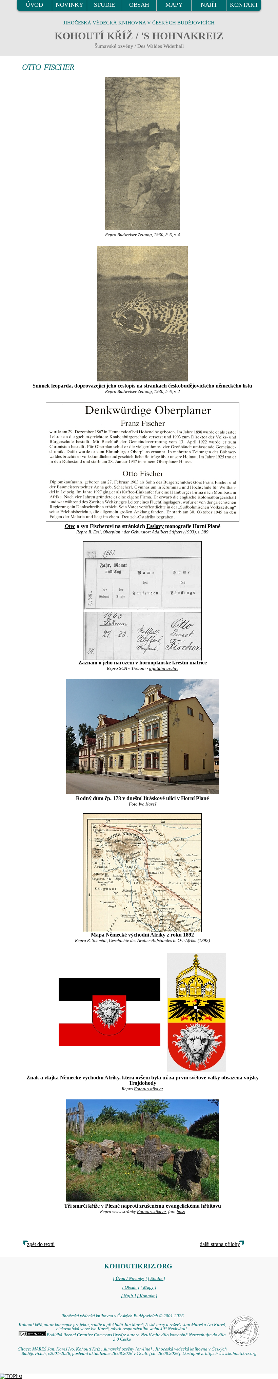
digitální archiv (163, 668)
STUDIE (104, 4)
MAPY (173, 4)
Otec (70, 526)
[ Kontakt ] (147, 1295)
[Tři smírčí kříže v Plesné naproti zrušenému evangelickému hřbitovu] (142, 1150)
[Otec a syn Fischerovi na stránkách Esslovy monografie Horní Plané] (142, 462)
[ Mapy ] (148, 1287)
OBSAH (139, 4)
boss (181, 1211)
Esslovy (155, 526)
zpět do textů (41, 1244)
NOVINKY (69, 4)
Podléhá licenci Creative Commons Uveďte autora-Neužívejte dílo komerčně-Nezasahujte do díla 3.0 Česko (136, 1337)
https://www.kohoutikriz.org (231, 1353)
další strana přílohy (220, 1244)
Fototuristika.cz (148, 1089)
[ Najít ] (128, 1295)
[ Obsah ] (130, 1287)
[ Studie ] (156, 1278)
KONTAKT (244, 4)
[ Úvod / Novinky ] (130, 1278)
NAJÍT (209, 4)
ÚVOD (34, 4)
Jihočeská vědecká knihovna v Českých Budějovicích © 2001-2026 (122, 1316)
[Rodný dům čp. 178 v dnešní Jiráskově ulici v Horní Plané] (142, 737)
